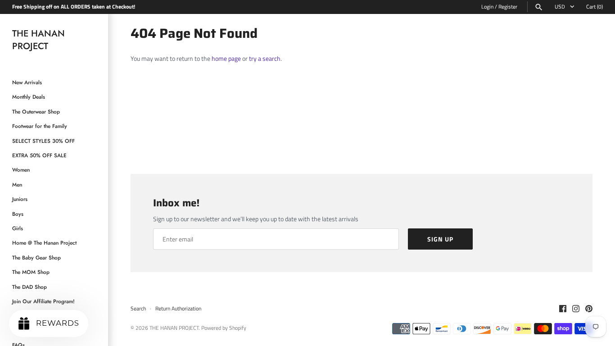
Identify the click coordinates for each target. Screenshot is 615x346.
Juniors (19, 199)
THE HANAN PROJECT (174, 328)
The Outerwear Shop (36, 111)
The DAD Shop (29, 287)
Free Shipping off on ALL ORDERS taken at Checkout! (73, 7)
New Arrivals (27, 82)
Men (17, 184)
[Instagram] (575, 309)
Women (21, 169)
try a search (264, 58)
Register (507, 7)
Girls (17, 228)
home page (226, 58)
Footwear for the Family (39, 126)
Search (138, 309)
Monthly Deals (28, 96)
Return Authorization (178, 309)
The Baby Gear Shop (36, 257)
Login (487, 7)
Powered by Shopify (223, 328)
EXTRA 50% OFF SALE (39, 155)
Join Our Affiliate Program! (43, 301)
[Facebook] (562, 309)
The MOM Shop (31, 272)
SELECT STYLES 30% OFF (43, 141)
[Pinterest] (588, 309)
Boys (17, 214)
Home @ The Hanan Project (44, 242)
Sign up (440, 239)
